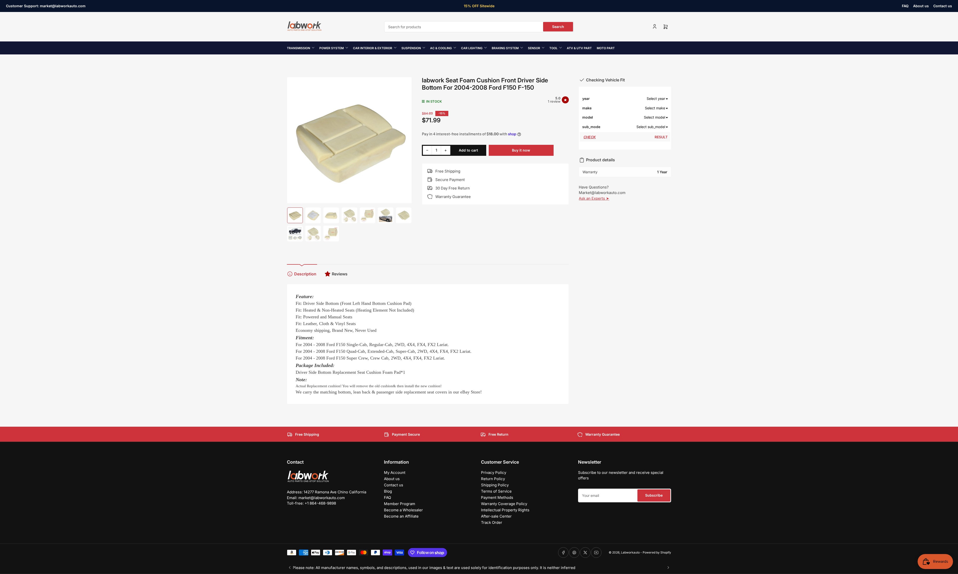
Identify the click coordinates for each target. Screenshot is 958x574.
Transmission (298, 48)
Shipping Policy (495, 485)
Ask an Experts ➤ (594, 198)
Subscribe (654, 495)
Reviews (340, 273)
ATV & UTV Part (579, 48)
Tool (553, 48)
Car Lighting (471, 48)
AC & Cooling (441, 48)
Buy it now (521, 150)
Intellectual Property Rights (505, 510)
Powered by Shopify (657, 552)
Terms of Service (496, 491)
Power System (331, 48)
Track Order (491, 522)
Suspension (411, 48)
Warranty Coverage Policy (504, 503)
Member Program (399, 503)
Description (305, 273)
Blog (388, 491)
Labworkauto (630, 552)
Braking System (505, 48)
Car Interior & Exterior (372, 48)
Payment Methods (497, 497)
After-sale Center (496, 516)
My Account (394, 472)
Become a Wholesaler (403, 510)
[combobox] (479, 26)
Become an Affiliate (401, 516)
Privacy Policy (493, 472)
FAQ (905, 6)
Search (558, 26)
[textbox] (634, 98)
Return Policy (493, 478)
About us (921, 6)
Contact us (942, 6)
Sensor (534, 48)
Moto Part (606, 48)
